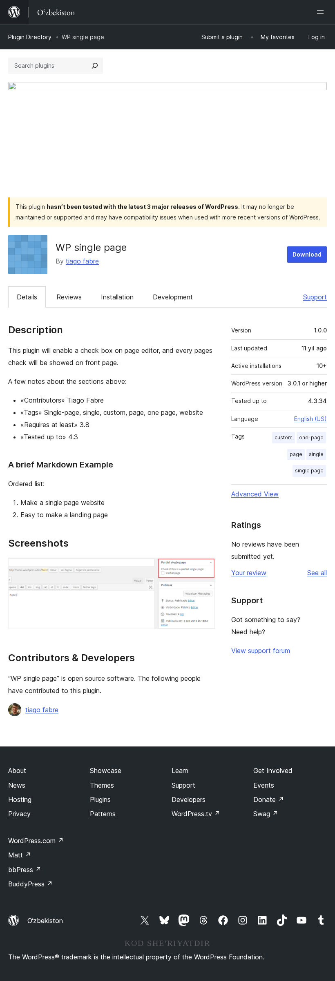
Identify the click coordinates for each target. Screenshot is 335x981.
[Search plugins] (95, 66)
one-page (311, 437)
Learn (180, 770)
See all (317, 573)
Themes (102, 785)
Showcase (105, 770)
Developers (188, 799)
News (16, 785)
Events (263, 785)
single (316, 454)
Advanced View (255, 494)
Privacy (19, 814)
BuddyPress (30, 884)
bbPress (24, 870)
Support (315, 297)
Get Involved (273, 770)
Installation (117, 297)
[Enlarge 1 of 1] (204, 569)
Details (27, 297)
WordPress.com (36, 841)
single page (309, 470)
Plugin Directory (29, 36)
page (296, 454)
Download (307, 254)
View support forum (260, 651)
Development (173, 297)
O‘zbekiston (45, 921)
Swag (265, 814)
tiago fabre (82, 261)
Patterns (103, 814)
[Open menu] (322, 12)
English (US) (310, 418)
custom (284, 437)
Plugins (100, 799)
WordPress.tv (196, 814)
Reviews (69, 297)
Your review (248, 573)
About (17, 770)
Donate (268, 799)
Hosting (19, 799)
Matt (19, 855)
